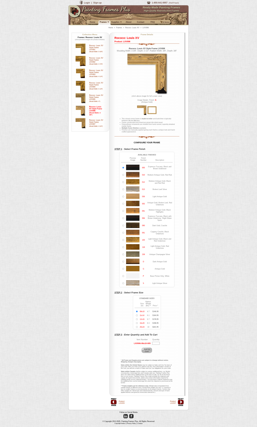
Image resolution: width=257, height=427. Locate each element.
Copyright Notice (119, 423)
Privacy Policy (131, 423)
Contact (140, 423)
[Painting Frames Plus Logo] (75, 12)
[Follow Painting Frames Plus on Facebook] (131, 416)
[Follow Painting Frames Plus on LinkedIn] (125, 416)
